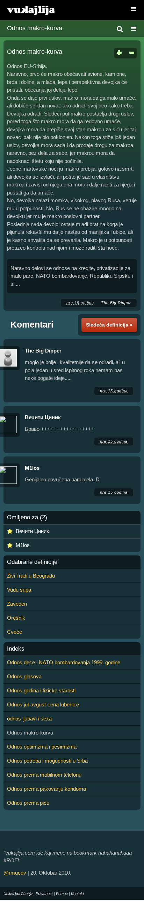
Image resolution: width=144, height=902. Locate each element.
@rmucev (14, 873)
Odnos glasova (24, 676)
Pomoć (62, 893)
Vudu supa (19, 590)
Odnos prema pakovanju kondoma (46, 789)
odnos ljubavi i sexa (29, 719)
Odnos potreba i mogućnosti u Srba (47, 761)
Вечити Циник (43, 417)
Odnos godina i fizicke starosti (41, 690)
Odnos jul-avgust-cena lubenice (43, 704)
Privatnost (44, 893)
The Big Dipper (116, 303)
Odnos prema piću (28, 803)
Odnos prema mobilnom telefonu (44, 775)
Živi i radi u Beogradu (31, 576)
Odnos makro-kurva (34, 28)
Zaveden (17, 604)
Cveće (14, 632)
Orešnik (16, 618)
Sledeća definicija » (109, 325)
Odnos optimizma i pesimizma (42, 747)
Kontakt (77, 893)
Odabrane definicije (32, 562)
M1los (32, 468)
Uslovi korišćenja (18, 893)
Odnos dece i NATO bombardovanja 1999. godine (63, 662)
